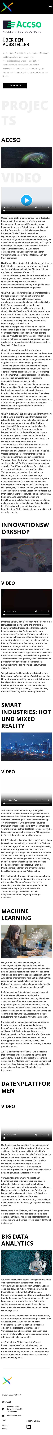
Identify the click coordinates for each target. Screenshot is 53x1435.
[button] (50, 6)
